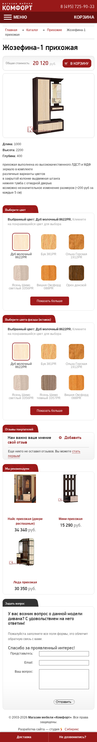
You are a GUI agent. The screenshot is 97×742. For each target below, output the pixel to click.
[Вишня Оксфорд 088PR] (48, 273)
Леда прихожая (25, 582)
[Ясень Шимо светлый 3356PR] (21, 273)
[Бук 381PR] (48, 241)
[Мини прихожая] (71, 513)
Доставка (24, 737)
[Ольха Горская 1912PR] (76, 241)
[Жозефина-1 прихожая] (48, 106)
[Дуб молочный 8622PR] (21, 241)
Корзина (84, 17)
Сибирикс (72, 729)
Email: (29, 662)
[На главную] (17, 9)
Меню (19, 17)
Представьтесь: (22, 653)
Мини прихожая (71, 519)
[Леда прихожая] (25, 576)
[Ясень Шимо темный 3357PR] (48, 382)
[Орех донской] (76, 273)
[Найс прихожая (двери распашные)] (25, 513)
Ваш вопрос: (24, 671)
